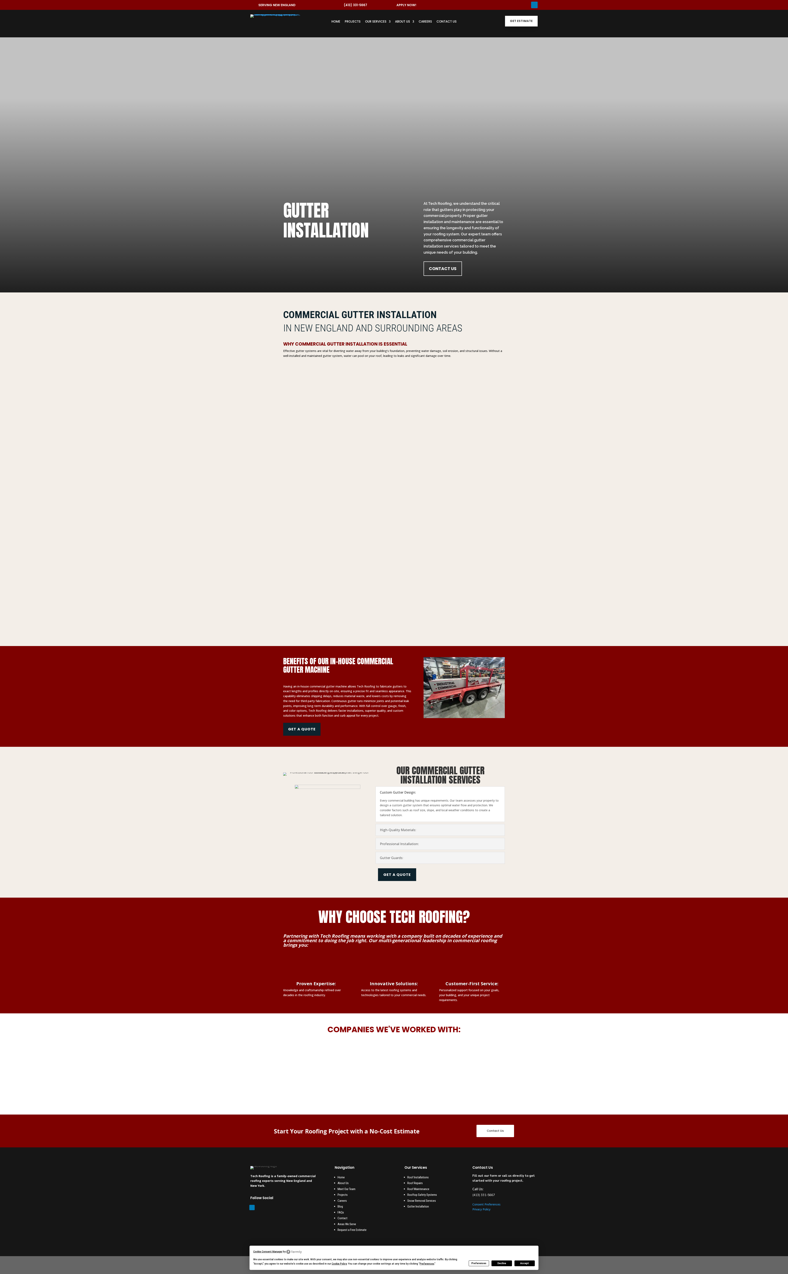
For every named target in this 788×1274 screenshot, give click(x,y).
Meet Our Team (346, 1189)
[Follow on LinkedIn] (534, 5)
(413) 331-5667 (355, 5)
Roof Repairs (415, 1183)
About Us (402, 22)
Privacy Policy (481, 1209)
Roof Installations (418, 1177)
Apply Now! (406, 5)
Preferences (478, 1263)
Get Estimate (521, 21)
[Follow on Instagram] (486, 4)
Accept (524, 1263)
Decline (501, 1263)
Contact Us (446, 22)
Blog (340, 1206)
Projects (353, 22)
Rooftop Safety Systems (422, 1195)
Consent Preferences (486, 1204)
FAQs (341, 1212)
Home (335, 22)
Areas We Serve (347, 1224)
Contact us (443, 269)
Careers (425, 22)
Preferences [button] (427, 1263)
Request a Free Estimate (352, 1230)
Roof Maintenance (418, 1189)
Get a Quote (302, 729)
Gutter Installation (418, 1206)
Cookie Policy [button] (339, 1263)
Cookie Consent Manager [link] (267, 1251)
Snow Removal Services (421, 1201)
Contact (342, 1218)
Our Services (375, 22)
